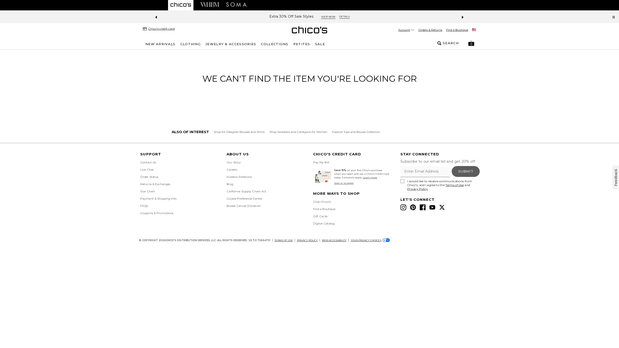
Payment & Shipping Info (158, 198)
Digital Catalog (324, 223)
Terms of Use (454, 185)
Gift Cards (320, 216)
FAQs (144, 206)
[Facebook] (423, 207)
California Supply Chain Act (246, 191)
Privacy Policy (417, 189)
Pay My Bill (321, 162)
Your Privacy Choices (366, 240)
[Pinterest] (413, 207)
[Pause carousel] (614, 17)
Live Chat (147, 169)
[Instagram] (403, 207)
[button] (471, 43)
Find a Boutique (457, 30)
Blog (230, 184)
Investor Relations (239, 177)
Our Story (234, 162)
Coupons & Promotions (156, 213)
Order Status (149, 177)
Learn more (370, 177)
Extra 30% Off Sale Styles (291, 16)
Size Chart (147, 191)
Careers (232, 169)
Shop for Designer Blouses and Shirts (239, 132)
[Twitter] (442, 207)
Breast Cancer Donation (244, 206)
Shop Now (328, 16)
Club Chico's (322, 201)
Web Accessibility (334, 240)
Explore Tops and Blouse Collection (356, 132)
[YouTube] (432, 207)
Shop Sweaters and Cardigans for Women (298, 132)
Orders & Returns (430, 30)
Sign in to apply (344, 183)
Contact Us (148, 162)
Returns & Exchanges (155, 184)
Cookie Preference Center (244, 198)
